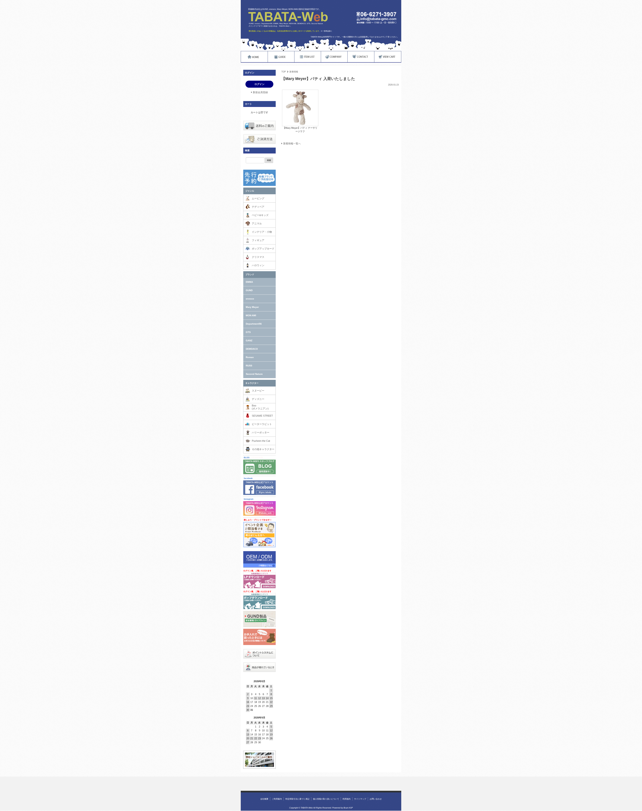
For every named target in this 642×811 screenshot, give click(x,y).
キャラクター (251, 383)
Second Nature (254, 374)
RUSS (249, 365)
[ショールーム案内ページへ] (259, 764)
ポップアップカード (263, 248)
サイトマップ (360, 799)
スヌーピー (258, 390)
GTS (248, 332)
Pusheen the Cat (261, 440)
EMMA (249, 282)
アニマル (257, 223)
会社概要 (264, 799)
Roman (250, 357)
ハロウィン (258, 265)
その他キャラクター (263, 449)
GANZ (249, 340)
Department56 (254, 323)
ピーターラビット (262, 424)
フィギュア (258, 240)
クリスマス (258, 256)
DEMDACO (252, 349)
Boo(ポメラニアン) (260, 407)
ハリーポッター (260, 432)
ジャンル (249, 191)
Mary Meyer (252, 307)
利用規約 (347, 799)
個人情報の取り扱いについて (326, 799)
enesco (250, 298)
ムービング (258, 198)
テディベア (258, 206)
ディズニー (258, 399)
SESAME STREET (262, 415)
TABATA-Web (288, 16)
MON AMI (251, 315)
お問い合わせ (376, 799)
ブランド (249, 274)
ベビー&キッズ (260, 215)
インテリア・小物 (262, 231)
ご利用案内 (277, 799)
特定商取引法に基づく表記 (297, 799)
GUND (249, 290)
